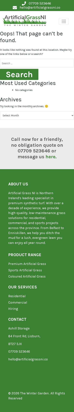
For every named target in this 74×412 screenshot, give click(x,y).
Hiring (13, 309)
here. (51, 156)
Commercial (17, 302)
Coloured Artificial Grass (27, 276)
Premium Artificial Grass (27, 264)
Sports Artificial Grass (25, 270)
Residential (16, 296)
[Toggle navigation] (64, 21)
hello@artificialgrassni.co (28, 359)
